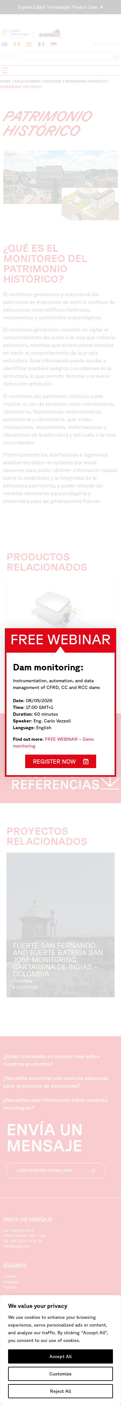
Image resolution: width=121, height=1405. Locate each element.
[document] (60, 702)
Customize (60, 1373)
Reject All (60, 1391)
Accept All (60, 1356)
